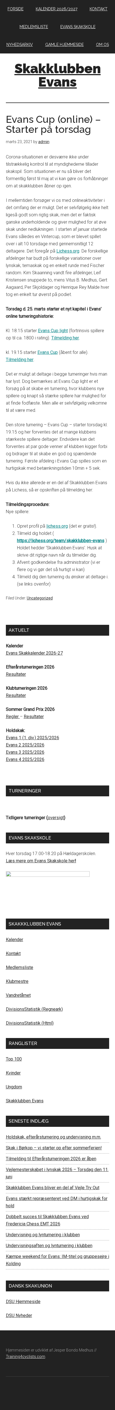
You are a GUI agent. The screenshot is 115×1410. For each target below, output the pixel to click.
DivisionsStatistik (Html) (30, 1023)
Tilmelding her (65, 338)
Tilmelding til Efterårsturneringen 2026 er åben (51, 1158)
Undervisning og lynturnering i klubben (43, 1234)
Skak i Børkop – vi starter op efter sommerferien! (54, 1147)
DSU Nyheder (19, 1315)
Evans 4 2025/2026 (25, 759)
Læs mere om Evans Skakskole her (40, 860)
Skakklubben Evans (58, 75)
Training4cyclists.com (25, 1356)
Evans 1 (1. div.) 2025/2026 (32, 737)
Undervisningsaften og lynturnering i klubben (49, 1245)
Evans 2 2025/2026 (25, 745)
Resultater (16, 674)
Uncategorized (40, 598)
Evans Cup (47, 352)
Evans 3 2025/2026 (25, 752)
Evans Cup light (53, 330)
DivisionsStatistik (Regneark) (34, 1009)
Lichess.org (67, 251)
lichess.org (57, 526)
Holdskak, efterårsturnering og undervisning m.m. (53, 1137)
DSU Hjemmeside (23, 1301)
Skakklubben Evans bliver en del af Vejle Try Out (52, 1187)
